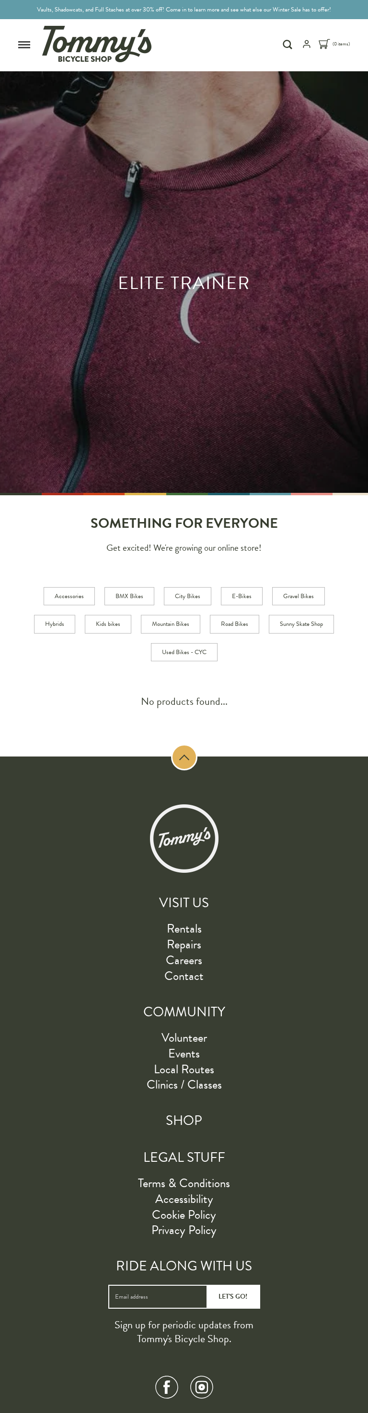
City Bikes (187, 596)
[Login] (306, 47)
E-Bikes (242, 596)
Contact (184, 976)
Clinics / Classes (184, 1084)
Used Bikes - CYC (184, 652)
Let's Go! (232, 1296)
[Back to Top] (184, 757)
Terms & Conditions (184, 1183)
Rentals (184, 928)
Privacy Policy (184, 1230)
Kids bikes (108, 624)
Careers (184, 960)
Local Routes (184, 1069)
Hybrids (54, 624)
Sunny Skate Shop (301, 624)
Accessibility (184, 1199)
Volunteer (184, 1037)
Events (184, 1053)
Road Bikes (234, 624)
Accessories (69, 596)
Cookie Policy (184, 1215)
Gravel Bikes (298, 596)
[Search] (289, 44)
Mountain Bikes (170, 624)
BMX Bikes (129, 596)
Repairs (184, 944)
